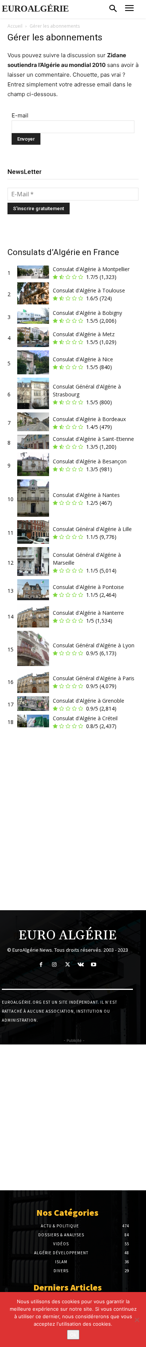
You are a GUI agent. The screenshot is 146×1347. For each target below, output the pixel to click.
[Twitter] (67, 964)
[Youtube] (93, 964)
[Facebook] (41, 964)
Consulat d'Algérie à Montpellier (91, 269)
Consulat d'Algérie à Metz (84, 334)
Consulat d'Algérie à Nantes (86, 494)
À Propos (15, 981)
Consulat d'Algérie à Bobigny (87, 312)
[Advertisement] (73, 823)
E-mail (20, 115)
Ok (73, 1335)
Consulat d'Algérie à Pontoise (88, 586)
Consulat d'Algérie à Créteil (85, 718)
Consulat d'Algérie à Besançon (90, 461)
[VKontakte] (80, 964)
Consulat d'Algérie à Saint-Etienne (93, 438)
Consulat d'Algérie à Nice (83, 359)
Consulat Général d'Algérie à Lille (92, 529)
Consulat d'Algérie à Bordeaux (89, 419)
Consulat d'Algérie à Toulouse (89, 290)
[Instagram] (54, 964)
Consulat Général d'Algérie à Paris (93, 678)
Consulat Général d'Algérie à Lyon (93, 645)
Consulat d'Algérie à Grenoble (88, 700)
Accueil (14, 26)
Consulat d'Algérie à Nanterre (88, 612)
